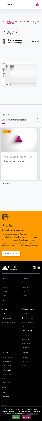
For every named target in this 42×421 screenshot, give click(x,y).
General (4, 405)
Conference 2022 (7, 366)
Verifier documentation (9, 322)
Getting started (6, 318)
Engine (4, 300)
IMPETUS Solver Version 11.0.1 (18, 156)
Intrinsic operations (28, 322)
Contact (25, 353)
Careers (24, 366)
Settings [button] (16, 417)
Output (24, 326)
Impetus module (27, 335)
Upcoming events (7, 357)
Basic (3, 283)
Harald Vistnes (15, 40)
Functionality (5, 397)
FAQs (3, 314)
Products (5, 278)
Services (25, 278)
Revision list (25, 314)
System (4, 295)
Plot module (25, 348)
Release (7, 132)
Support (4, 309)
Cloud (24, 291)
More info (9, 254)
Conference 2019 (7, 361)
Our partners (26, 361)
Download (5, 291)
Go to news (6, 184)
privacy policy (32, 414)
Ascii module (26, 339)
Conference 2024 (7, 370)
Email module (26, 343)
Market (24, 295)
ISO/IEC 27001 (6, 383)
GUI (3, 304)
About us (5, 353)
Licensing (25, 287)
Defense (4, 287)
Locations (25, 357)
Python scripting (27, 331)
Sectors (4, 378)
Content (4, 401)
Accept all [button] (26, 417)
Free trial (24, 283)
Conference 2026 (7, 374)
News (4, 388)
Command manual (28, 309)
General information (28, 318)
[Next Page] (37, 119)
